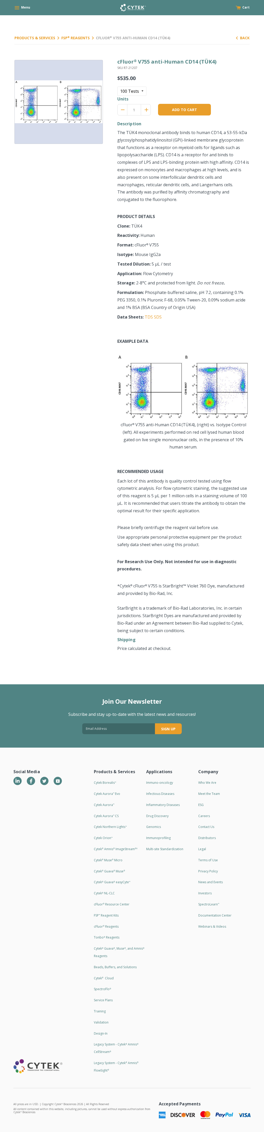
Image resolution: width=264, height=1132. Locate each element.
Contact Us (206, 827)
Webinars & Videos (212, 926)
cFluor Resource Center (111, 904)
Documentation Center (215, 915)
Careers (204, 816)
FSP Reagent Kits (106, 915)
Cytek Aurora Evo (107, 794)
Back (245, 37)
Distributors (207, 838)
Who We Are (207, 782)
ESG (201, 805)
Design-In (101, 1033)
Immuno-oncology (159, 782)
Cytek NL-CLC (104, 893)
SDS (158, 317)
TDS (149, 317)
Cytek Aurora (104, 805)
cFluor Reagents (106, 926)
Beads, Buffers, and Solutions (115, 967)
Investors (205, 893)
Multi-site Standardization (164, 849)
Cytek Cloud (104, 978)
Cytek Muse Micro (108, 860)
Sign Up (168, 728)
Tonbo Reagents (106, 937)
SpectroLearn (208, 904)
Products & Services (34, 37)
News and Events (210, 882)
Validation (101, 1022)
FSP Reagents (75, 37)
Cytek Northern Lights (110, 827)
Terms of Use (208, 860)
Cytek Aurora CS (106, 816)
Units (123, 99)
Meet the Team (209, 794)
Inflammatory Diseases (163, 805)
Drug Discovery (157, 816)
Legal (202, 849)
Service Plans (103, 1000)
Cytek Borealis (105, 782)
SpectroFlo (102, 989)
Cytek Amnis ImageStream (115, 849)
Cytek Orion (103, 838)
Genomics (153, 827)
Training (100, 1011)
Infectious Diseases (160, 794)
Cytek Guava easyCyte (112, 882)
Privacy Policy (208, 871)
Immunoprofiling (158, 838)
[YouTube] (58, 781)
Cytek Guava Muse (109, 871)
